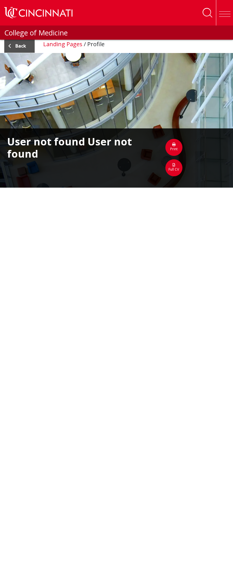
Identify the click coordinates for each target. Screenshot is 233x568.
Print (174, 149)
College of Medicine (36, 32)
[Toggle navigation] (224, 13)
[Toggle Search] (207, 12)
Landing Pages (62, 44)
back (20, 46)
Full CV (173, 169)
